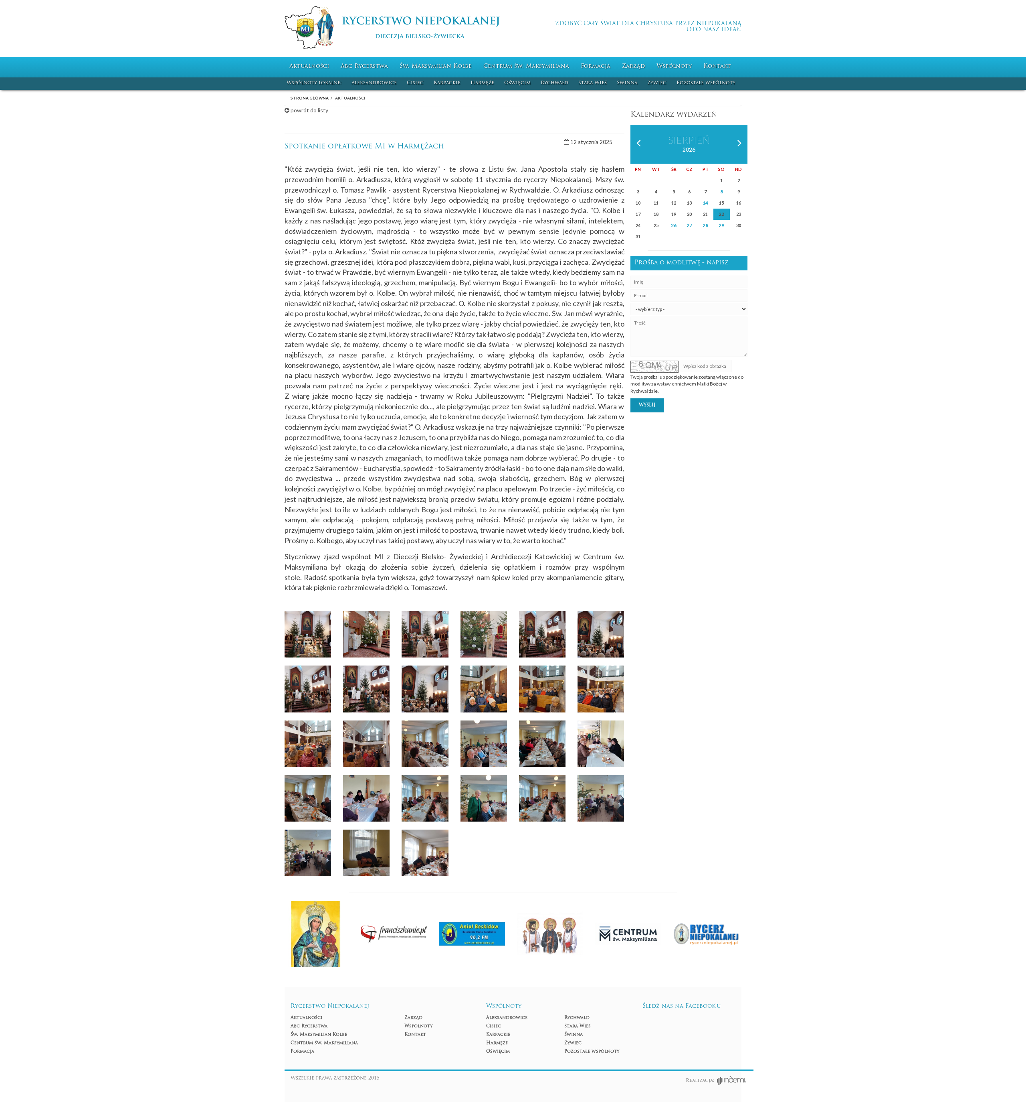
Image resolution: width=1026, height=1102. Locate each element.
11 (656, 202)
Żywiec (656, 83)
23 (738, 214)
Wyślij (647, 405)
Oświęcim (517, 83)
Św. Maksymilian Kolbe (436, 66)
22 (721, 214)
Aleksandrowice (374, 83)
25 (656, 225)
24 (638, 225)
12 (673, 202)
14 (705, 203)
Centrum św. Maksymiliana (526, 66)
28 (705, 225)
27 (689, 225)
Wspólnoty (674, 66)
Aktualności (309, 66)
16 (738, 202)
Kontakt (717, 66)
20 (689, 214)
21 (705, 214)
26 (674, 225)
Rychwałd (554, 83)
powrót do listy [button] (308, 110)
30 (738, 225)
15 (721, 202)
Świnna (627, 83)
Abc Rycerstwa (364, 66)
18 (656, 214)
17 (638, 214)
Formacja (595, 66)
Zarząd (633, 66)
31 (638, 236)
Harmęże (482, 83)
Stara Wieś (592, 83)
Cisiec (415, 83)
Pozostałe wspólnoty (706, 83)
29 (721, 225)
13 (689, 202)
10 (638, 202)
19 (673, 214)
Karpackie (447, 83)
